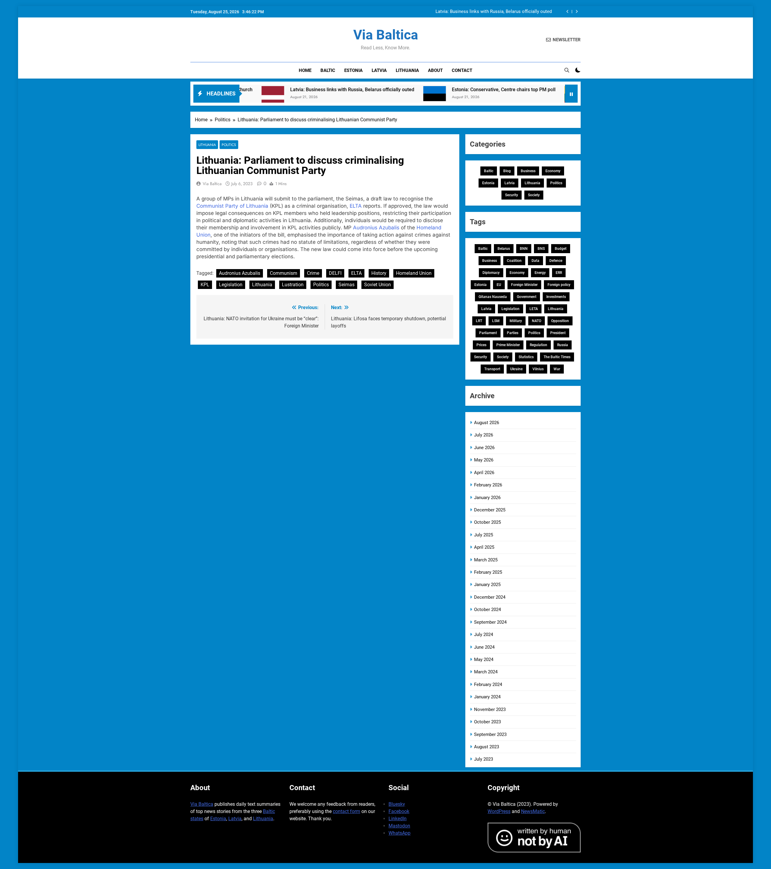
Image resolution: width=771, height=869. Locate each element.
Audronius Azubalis (376, 228)
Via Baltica (385, 35)
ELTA (356, 206)
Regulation (538, 345)
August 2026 (486, 422)
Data (535, 261)
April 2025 (484, 547)
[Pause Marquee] (571, 94)
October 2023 (487, 722)
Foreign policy (559, 285)
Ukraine (516, 369)
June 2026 (484, 447)
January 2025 (487, 584)
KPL (205, 284)
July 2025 (483, 535)
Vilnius (538, 369)
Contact (462, 70)
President (558, 333)
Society (534, 195)
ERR (559, 273)
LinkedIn (398, 818)
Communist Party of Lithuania (232, 206)
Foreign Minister (524, 285)
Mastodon (399, 826)
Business (528, 171)
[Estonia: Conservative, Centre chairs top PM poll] (397, 97)
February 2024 (488, 684)
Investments (556, 297)
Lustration (293, 284)
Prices (481, 345)
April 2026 (484, 472)
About (435, 70)
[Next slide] (577, 11)
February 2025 (488, 572)
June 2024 (484, 647)
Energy (540, 273)
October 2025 (487, 522)
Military (516, 321)
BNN (524, 249)
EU (499, 285)
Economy (552, 171)
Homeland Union (414, 273)
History (378, 273)
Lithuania (407, 70)
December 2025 (489, 510)
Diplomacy (491, 273)
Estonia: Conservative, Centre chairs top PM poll (466, 89)
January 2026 (487, 497)
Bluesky (397, 804)
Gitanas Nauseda (493, 297)
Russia (562, 345)
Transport (492, 369)
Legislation (230, 284)
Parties (512, 333)
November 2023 (490, 709)
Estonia (353, 70)
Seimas (346, 284)
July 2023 (483, 759)
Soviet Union (377, 284)
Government (526, 297)
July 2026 (483, 435)
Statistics (526, 357)
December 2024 (489, 597)
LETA (533, 309)
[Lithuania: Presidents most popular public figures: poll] (538, 97)
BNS (541, 249)
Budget (561, 249)
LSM (496, 321)
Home (305, 70)
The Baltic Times (557, 357)
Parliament (488, 333)
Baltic (327, 70)
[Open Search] (566, 70)
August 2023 (486, 747)
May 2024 (483, 659)
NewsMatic (533, 811)
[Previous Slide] (567, 11)
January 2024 (487, 697)
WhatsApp (399, 833)
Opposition (560, 321)
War (557, 369)
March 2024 (486, 672)
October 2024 (487, 609)
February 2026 (488, 485)
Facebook (399, 811)
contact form (346, 811)
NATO (536, 321)
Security (511, 195)
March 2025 (486, 560)
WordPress (499, 811)
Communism (283, 273)
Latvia (379, 70)
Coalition (514, 261)
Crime (313, 273)
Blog (507, 171)
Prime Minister (508, 345)
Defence (555, 261)
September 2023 (490, 734)
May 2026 (483, 460)
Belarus (504, 249)
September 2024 (490, 622)
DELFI (335, 273)
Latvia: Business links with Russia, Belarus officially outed (493, 11)
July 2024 (483, 634)
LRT (479, 321)
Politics (229, 144)
